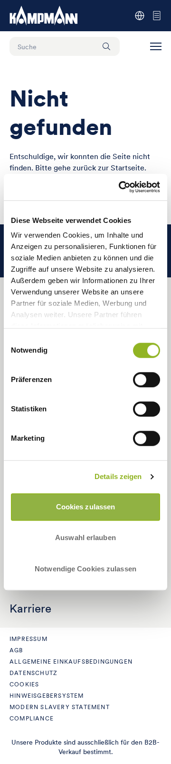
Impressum (29, 638)
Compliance (32, 718)
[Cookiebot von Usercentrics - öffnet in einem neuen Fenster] (120, 187)
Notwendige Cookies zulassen (85, 569)
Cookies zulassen (85, 507)
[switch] (146, 379)
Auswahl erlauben (85, 537)
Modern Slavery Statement (60, 707)
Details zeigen (118, 476)
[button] (155, 46)
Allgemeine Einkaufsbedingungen (71, 661)
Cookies (24, 684)
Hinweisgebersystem (47, 695)
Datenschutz (33, 672)
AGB (16, 650)
